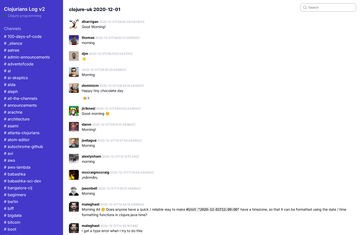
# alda (10, 84)
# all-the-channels (20, 98)
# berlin (11, 201)
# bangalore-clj (18, 187)
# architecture (17, 119)
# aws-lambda (17, 167)
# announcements (20, 105)
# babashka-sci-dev (22, 180)
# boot (10, 229)
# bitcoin (12, 222)
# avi (8, 153)
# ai (7, 70)
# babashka (15, 174)
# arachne (13, 112)
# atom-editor (17, 139)
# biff (9, 208)
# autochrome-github (23, 146)
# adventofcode (18, 63)
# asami (11, 125)
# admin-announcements (27, 57)
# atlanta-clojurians (21, 132)
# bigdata (13, 215)
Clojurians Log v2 (24, 9)
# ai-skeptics (16, 77)
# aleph (11, 91)
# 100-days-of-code (23, 36)
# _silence (13, 43)
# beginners (15, 194)
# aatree (11, 50)
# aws (9, 160)
